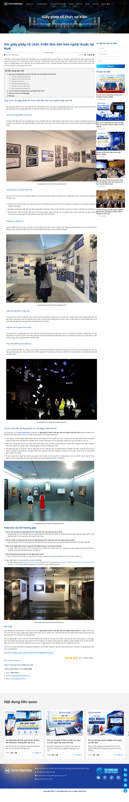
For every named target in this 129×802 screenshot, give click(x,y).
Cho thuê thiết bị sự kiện (58, 4)
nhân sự (12, 564)
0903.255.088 (50, 772)
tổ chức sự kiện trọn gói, (69, 562)
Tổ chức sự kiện (42, 4)
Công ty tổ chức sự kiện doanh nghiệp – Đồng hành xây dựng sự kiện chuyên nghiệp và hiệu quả (110, 211)
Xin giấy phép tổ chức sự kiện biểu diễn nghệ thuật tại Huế (32, 653)
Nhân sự (71, 4)
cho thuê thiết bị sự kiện (86, 562)
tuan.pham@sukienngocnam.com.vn (20, 676)
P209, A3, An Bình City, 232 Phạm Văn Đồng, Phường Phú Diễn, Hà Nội (65, 768)
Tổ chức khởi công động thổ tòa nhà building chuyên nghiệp (109, 96)
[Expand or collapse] (92, 70)
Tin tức (87, 4)
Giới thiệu (95, 4)
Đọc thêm (35, 753)
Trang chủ (29, 4)
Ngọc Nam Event (24, 432)
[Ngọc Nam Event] (13, 4)
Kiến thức (79, 4)
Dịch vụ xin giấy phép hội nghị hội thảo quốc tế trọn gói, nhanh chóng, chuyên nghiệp (110, 124)
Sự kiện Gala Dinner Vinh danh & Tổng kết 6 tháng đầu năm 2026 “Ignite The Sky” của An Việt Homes (109, 182)
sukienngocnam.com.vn (18, 679)
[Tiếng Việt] (109, 3)
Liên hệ (103, 4)
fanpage (55, 556)
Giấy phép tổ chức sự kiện (48, 24)
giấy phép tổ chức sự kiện (30, 562)
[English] (107, 3)
